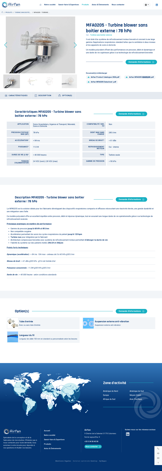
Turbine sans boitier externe (26, 12)
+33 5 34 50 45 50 (91, 442)
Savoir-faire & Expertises (68, 5)
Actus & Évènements (100, 5)
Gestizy (94, 461)
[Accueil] (40, 5)
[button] (75, 45)
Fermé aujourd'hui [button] (91, 437)
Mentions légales (63, 461)
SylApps (103, 461)
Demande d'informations (140, 62)
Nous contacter (118, 5)
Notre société (50, 5)
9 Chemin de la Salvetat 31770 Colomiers (100, 434)
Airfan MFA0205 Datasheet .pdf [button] (103, 82)
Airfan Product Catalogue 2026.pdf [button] (105, 77)
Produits (85, 5)
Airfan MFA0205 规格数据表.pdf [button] (141, 77)
